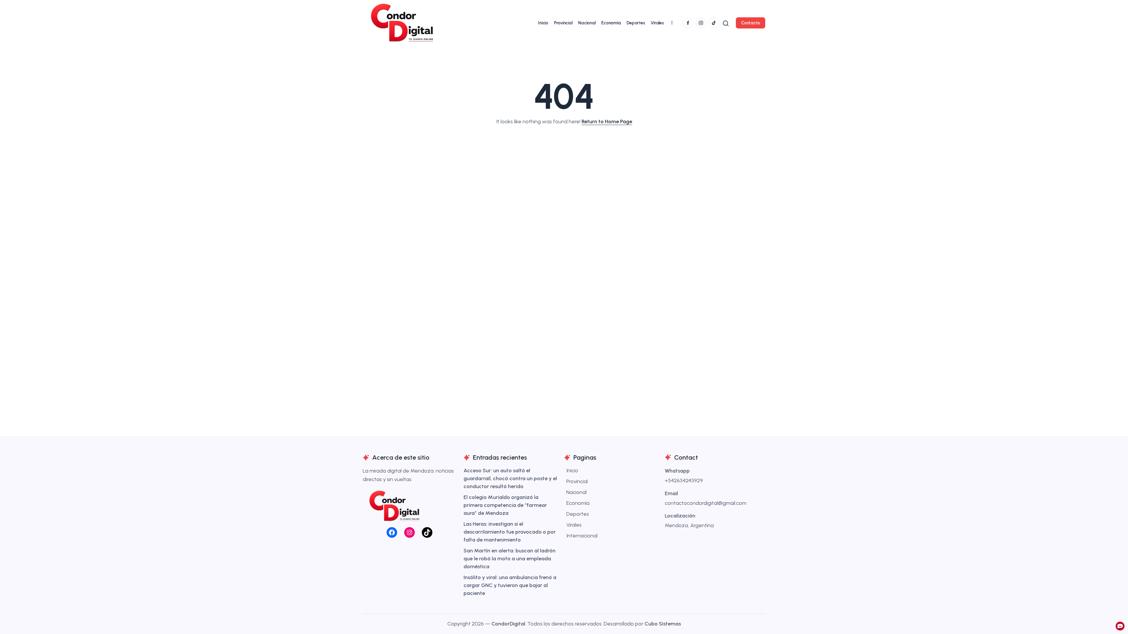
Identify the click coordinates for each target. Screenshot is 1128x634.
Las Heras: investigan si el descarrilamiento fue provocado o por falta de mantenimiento (510, 532)
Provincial (577, 481)
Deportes (577, 514)
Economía (578, 503)
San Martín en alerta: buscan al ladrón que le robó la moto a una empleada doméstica (509, 558)
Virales (574, 525)
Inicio (572, 470)
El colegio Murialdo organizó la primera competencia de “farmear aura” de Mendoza (505, 505)
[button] (726, 22)
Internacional (581, 535)
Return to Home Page (607, 121)
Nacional (576, 492)
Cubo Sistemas (662, 623)
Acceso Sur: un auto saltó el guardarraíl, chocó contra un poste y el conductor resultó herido (510, 478)
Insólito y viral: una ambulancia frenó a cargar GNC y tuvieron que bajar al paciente (510, 585)
